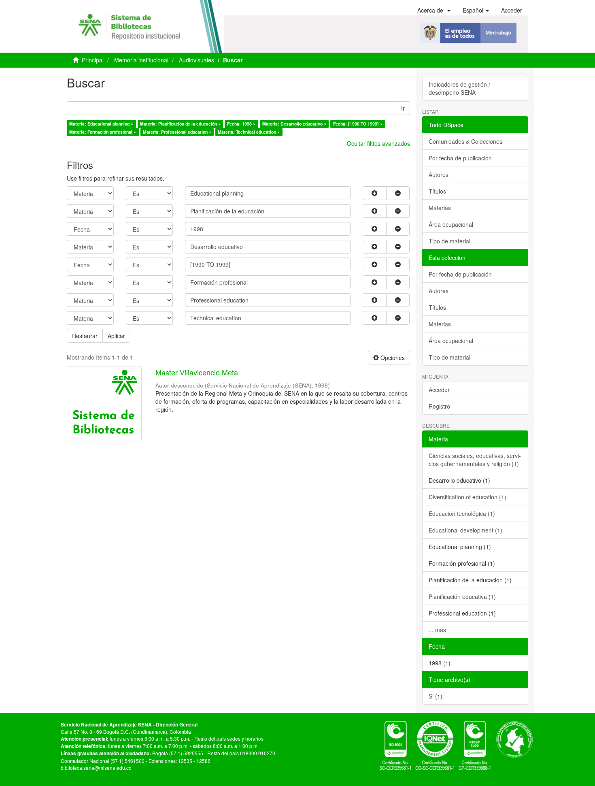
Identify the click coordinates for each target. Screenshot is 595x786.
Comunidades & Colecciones (465, 141)
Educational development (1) (465, 530)
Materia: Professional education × (177, 132)
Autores (438, 174)
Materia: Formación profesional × (102, 132)
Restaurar (85, 336)
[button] (434, 10)
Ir (403, 108)
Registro (439, 406)
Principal (93, 60)
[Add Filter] (374, 193)
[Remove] (398, 193)
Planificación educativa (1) (462, 596)
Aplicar (116, 336)
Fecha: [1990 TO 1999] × (357, 124)
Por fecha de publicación (460, 158)
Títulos (437, 191)
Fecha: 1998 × (241, 124)
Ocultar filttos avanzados (378, 143)
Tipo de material (449, 241)
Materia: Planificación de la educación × (180, 124)
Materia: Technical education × (249, 132)
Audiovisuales (196, 60)
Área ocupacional (451, 224)
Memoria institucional (141, 60)
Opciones (392, 358)
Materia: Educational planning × (101, 124)
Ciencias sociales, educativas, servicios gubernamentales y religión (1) (475, 460)
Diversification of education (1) (467, 497)
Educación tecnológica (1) (462, 513)
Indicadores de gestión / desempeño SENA (459, 88)
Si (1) (435, 696)
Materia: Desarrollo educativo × (294, 124)
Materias (440, 208)
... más (437, 630)
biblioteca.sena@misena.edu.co (96, 767)
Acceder (439, 390)
